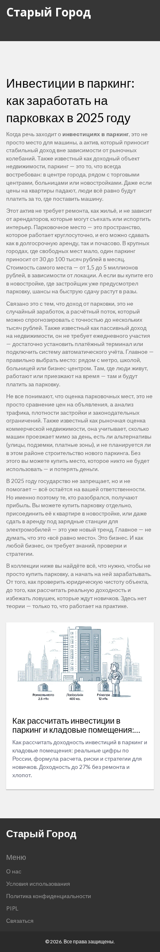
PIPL (12, 908)
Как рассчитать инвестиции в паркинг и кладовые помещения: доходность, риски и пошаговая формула (73, 725)
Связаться (20, 920)
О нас (13, 871)
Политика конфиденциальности (48, 895)
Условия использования (38, 883)
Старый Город (48, 12)
